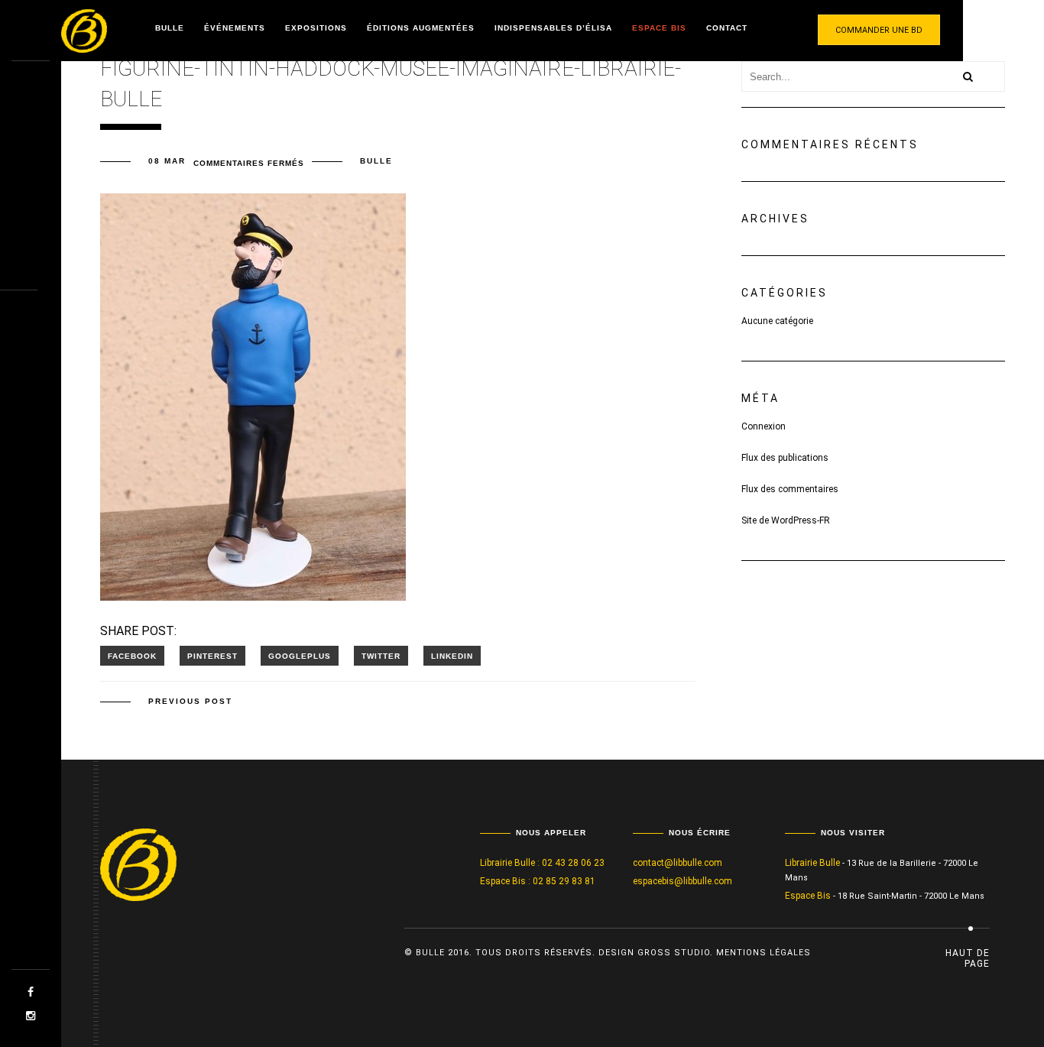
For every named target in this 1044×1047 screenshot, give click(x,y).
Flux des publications (784, 457)
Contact (726, 28)
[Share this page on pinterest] (212, 656)
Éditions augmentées (421, 28)
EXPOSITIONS (316, 28)
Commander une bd (878, 30)
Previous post (190, 701)
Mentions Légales (763, 953)
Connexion (763, 426)
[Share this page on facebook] (132, 656)
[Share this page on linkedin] (452, 656)
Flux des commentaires (789, 489)
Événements (234, 28)
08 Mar (167, 161)
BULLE (376, 161)
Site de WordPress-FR (785, 520)
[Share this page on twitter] (381, 656)
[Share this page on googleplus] (300, 656)
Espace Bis (659, 28)
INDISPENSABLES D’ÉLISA (553, 28)
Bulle (169, 28)
